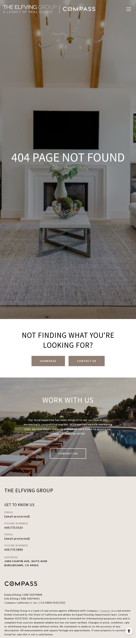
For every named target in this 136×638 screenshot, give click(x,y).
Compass (105, 610)
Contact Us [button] (86, 360)
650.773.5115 (13, 527)
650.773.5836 (13, 549)
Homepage (48, 360)
